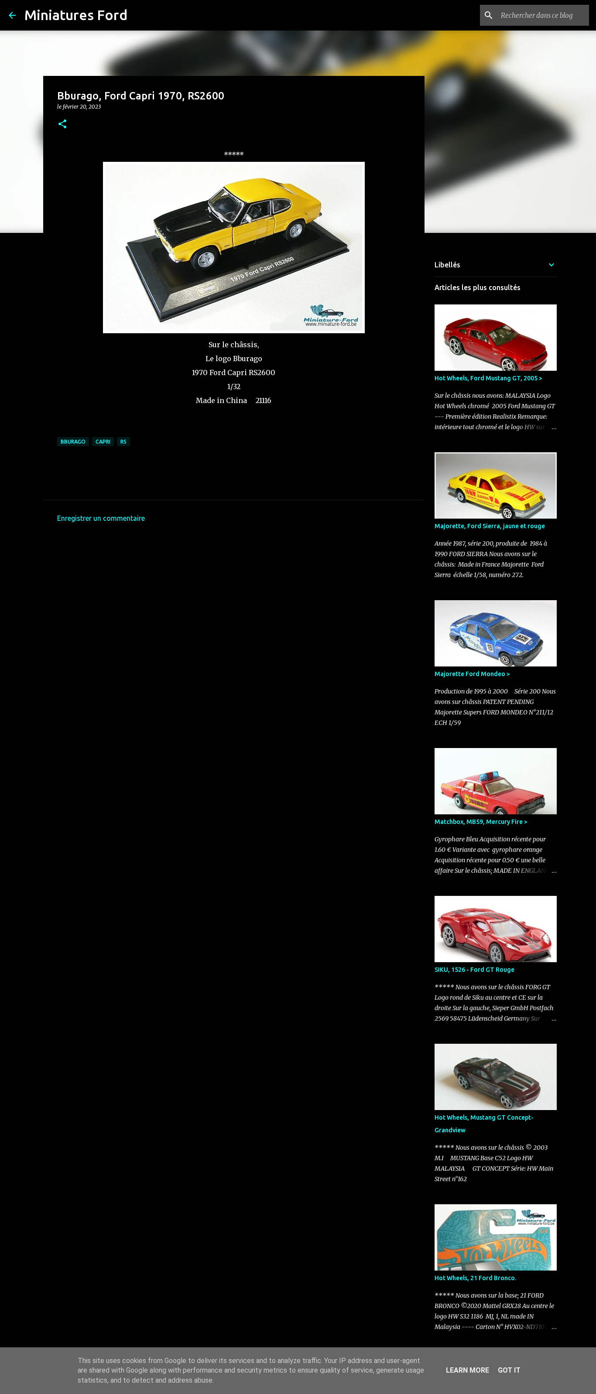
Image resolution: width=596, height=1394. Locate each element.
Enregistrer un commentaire (101, 518)
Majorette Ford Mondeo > (472, 673)
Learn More (467, 1370)
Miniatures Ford (75, 15)
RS (123, 441)
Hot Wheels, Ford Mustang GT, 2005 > (488, 378)
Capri (103, 441)
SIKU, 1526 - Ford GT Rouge (474, 969)
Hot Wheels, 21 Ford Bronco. (475, 1277)
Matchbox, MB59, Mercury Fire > (481, 821)
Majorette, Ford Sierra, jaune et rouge (490, 526)
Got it (509, 1370)
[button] (62, 124)
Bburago (73, 441)
